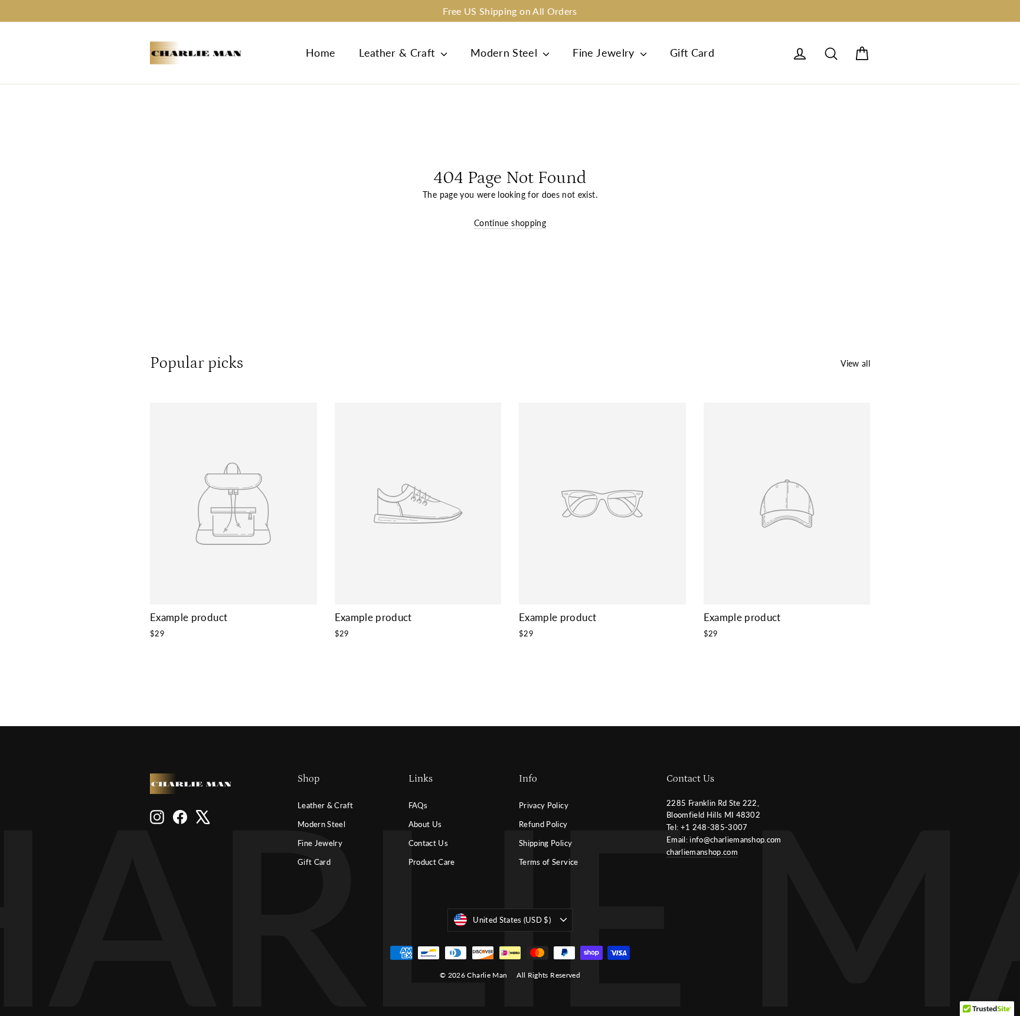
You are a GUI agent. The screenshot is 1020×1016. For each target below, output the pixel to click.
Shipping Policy (545, 843)
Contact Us (428, 843)
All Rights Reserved (548, 975)
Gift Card (692, 52)
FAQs (417, 805)
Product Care (431, 862)
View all (855, 363)
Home (320, 52)
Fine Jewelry (605, 52)
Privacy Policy (543, 805)
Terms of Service (548, 862)
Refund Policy (543, 824)
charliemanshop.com (702, 852)
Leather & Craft (398, 52)
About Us (425, 824)
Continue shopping (510, 223)
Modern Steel (505, 52)
